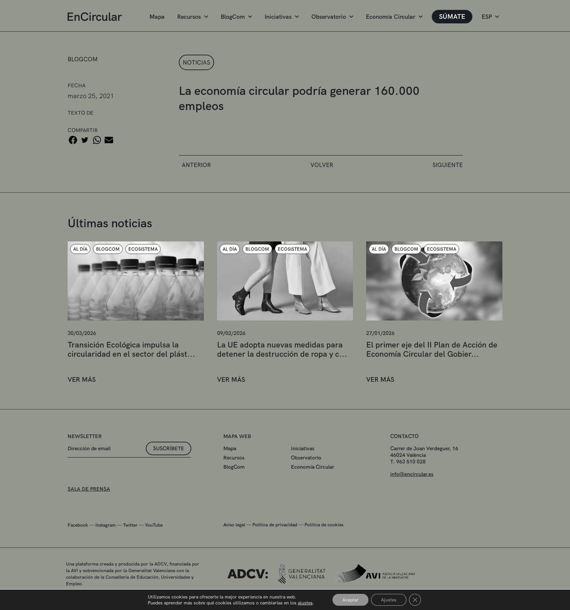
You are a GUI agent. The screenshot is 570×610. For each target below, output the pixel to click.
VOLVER (321, 165)
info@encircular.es (411, 474)
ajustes (305, 603)
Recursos (189, 16)
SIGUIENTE (447, 165)
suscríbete (168, 448)
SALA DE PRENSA (89, 488)
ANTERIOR (196, 165)
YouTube (154, 525)
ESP (487, 16)
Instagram (105, 525)
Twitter (130, 525)
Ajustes (388, 600)
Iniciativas (278, 16)
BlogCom (233, 16)
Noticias (196, 62)
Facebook (78, 525)
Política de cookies (323, 525)
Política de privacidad (274, 525)
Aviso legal (234, 525)
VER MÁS (82, 379)
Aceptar (350, 600)
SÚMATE (452, 16)
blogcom (83, 59)
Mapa (157, 16)
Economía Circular (390, 16)
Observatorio (328, 16)
